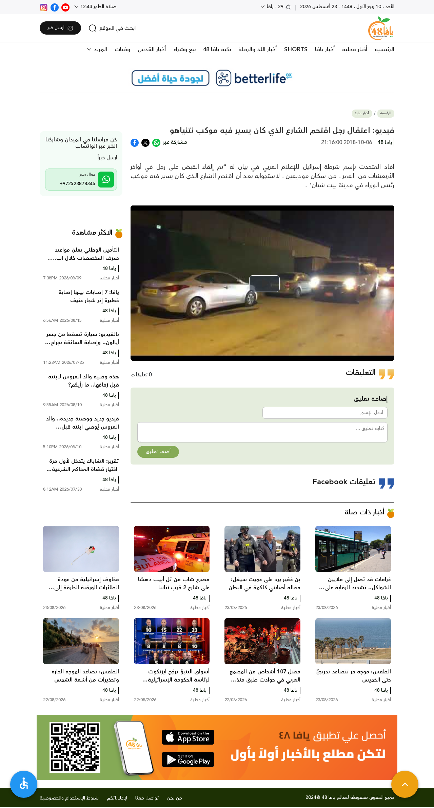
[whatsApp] (156, 142)
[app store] (188, 737)
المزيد (99, 49)
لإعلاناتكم (117, 798)
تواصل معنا (147, 798)
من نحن (174, 798)
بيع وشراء (184, 49)
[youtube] (65, 7)
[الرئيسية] (380, 28)
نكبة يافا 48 (217, 49)
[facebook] (55, 7)
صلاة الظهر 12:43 (98, 7)
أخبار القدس (152, 49)
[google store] (188, 759)
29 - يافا (275, 7)
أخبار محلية (354, 49)
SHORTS (296, 49)
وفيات (122, 49)
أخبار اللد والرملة (257, 49)
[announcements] (217, 78)
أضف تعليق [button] (158, 451)
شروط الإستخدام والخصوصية (69, 798)
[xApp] (145, 142)
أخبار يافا (325, 49)
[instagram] (44, 7)
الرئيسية (384, 49)
